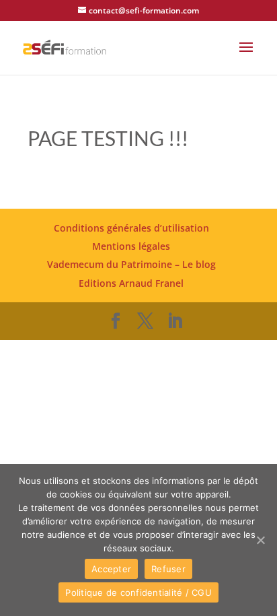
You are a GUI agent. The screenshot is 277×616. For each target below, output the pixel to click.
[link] (64, 46)
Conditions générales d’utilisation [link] (131, 227)
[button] (246, 56)
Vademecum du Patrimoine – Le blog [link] (131, 264)
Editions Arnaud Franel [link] (131, 283)
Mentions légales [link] (131, 246)
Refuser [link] (168, 568)
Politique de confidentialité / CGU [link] (138, 592)
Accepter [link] (111, 568)
